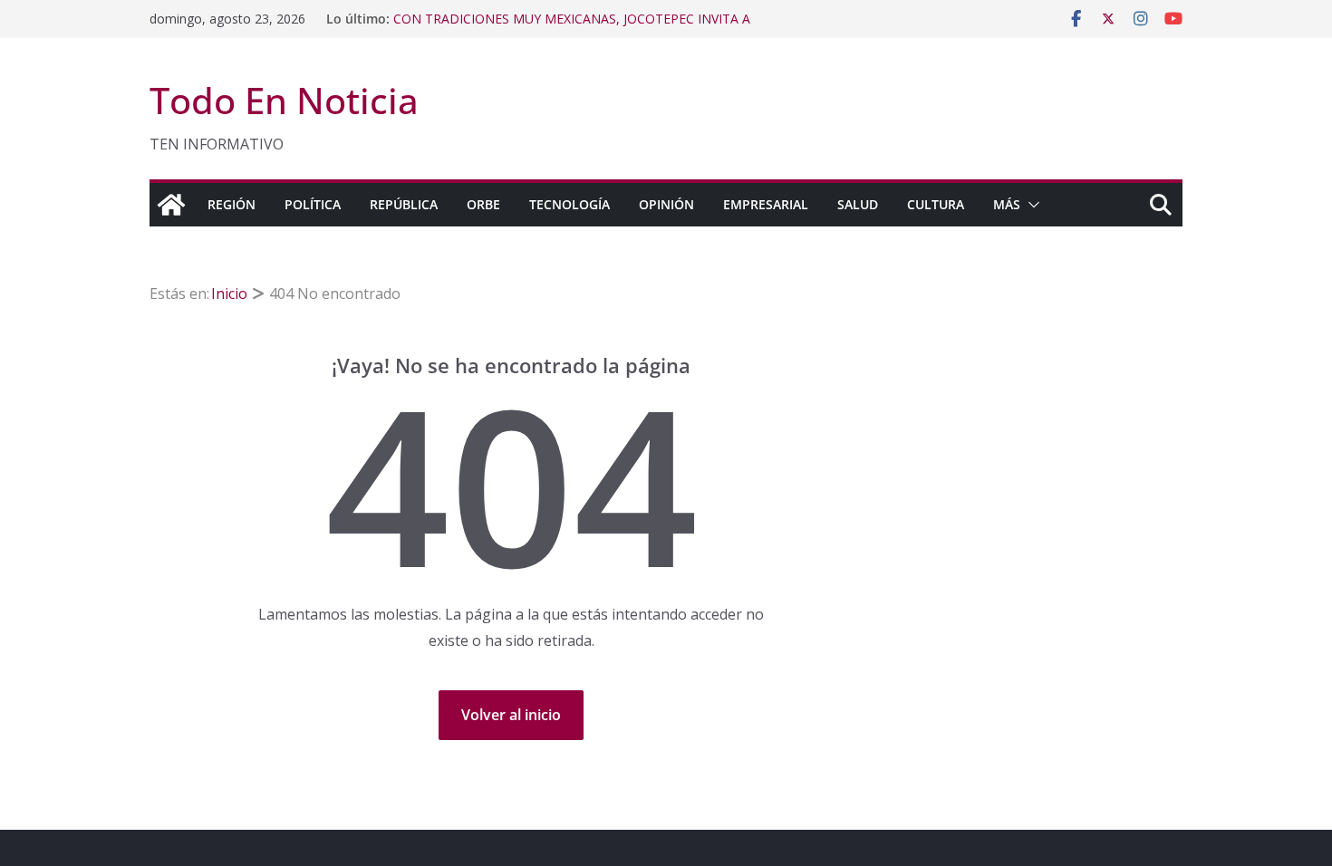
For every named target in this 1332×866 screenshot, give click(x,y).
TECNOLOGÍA (569, 204)
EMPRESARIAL (765, 204)
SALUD (857, 204)
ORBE (483, 204)
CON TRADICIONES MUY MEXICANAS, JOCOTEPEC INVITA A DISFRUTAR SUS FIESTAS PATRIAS (571, 27)
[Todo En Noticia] (171, 204)
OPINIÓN (666, 204)
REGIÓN (232, 204)
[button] (1030, 204)
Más (1006, 204)
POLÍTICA (313, 204)
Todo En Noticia (284, 100)
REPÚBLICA (404, 204)
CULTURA (935, 204)
